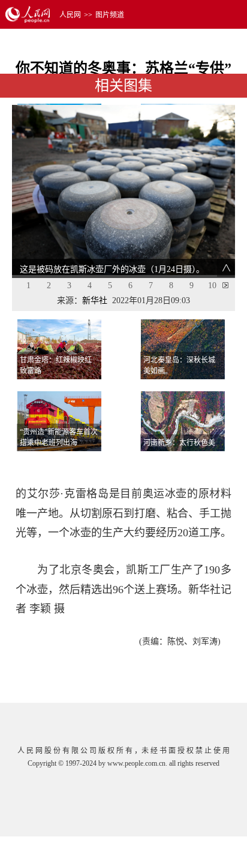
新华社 (94, 300)
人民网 (70, 15)
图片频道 (109, 15)
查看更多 (201, 465)
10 (212, 285)
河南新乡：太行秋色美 (179, 443)
